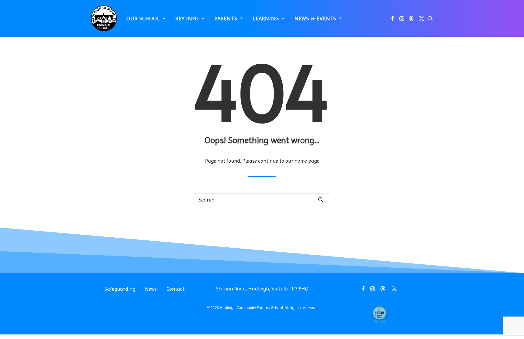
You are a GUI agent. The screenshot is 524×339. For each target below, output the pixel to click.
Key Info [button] (187, 18)
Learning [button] (266, 18)
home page (306, 161)
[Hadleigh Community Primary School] (104, 18)
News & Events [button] (315, 18)
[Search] (262, 199)
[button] (392, 18)
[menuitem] (146, 18)
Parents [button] (225, 18)
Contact (175, 289)
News (151, 289)
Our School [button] (143, 18)
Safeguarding (119, 289)
